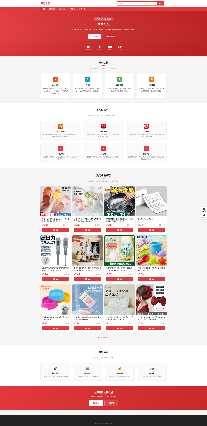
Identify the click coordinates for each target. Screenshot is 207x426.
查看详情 (55, 230)
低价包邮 (62, 9)
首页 (43, 9)
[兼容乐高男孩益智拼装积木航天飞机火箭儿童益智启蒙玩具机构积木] (87, 250)
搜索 (160, 3)
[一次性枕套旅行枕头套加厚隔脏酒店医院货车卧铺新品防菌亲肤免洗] (119, 299)
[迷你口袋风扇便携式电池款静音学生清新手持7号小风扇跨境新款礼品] (87, 201)
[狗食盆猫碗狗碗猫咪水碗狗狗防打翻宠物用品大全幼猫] (55, 299)
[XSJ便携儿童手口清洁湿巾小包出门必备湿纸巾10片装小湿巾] (87, 299)
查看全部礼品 (110, 36)
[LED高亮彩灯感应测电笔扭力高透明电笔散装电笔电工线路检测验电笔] (55, 250)
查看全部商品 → (103, 337)
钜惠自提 (82, 9)
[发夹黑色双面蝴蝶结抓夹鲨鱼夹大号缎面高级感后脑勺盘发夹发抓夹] (151, 299)
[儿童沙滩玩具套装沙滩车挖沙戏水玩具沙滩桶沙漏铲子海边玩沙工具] (151, 250)
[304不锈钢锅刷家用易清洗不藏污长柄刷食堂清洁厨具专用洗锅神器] (119, 201)
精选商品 (52, 9)
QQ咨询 (111, 403)
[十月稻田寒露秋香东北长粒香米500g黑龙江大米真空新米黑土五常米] (119, 250)
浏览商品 (95, 36)
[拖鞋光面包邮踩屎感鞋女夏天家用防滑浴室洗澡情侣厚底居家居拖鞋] (55, 201)
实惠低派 (72, 9)
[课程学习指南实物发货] (151, 201)
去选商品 (96, 403)
